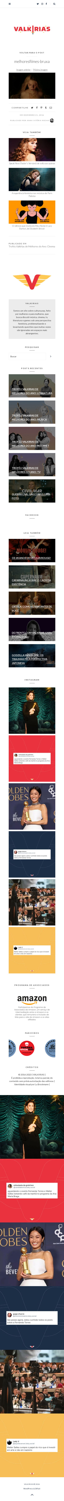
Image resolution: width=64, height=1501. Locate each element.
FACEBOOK (32, 515)
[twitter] (32, 107)
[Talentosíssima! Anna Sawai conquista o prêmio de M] (32, 806)
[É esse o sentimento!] (32, 854)
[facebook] (37, 107)
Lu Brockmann (42, 1084)
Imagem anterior (23, 69)
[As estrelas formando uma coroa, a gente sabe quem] (32, 710)
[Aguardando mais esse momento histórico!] (32, 758)
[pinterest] (41, 107)
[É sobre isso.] (32, 950)
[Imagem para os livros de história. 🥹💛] (32, 902)
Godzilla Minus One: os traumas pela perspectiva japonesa (29, 659)
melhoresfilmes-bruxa (32, 61)
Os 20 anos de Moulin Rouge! (31, 557)
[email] (50, 107)
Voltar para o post (32, 53)
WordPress (28, 1489)
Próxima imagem (40, 69)
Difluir (38, 1489)
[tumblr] (46, 107)
